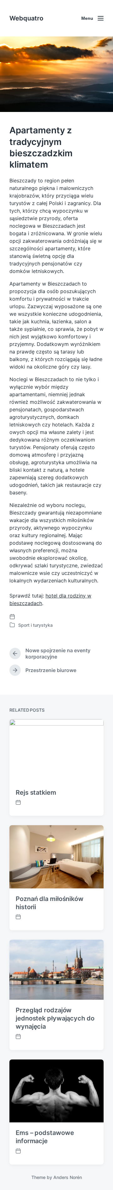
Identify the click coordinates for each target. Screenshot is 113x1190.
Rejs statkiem (36, 792)
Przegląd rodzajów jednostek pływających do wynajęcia (55, 1018)
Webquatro (26, 18)
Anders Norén (67, 1177)
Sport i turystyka (35, 625)
